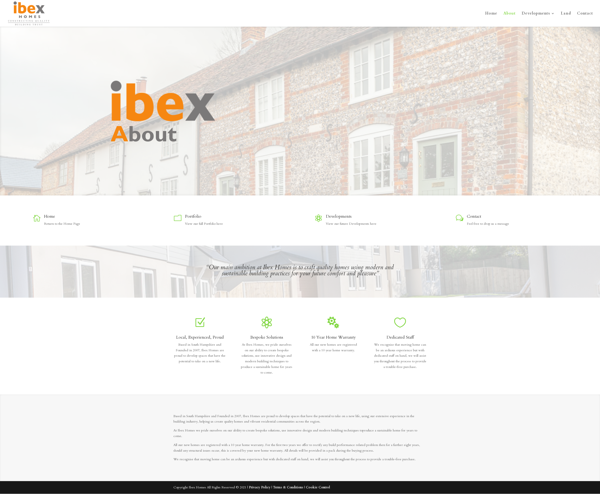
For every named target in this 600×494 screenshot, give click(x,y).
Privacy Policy (259, 487)
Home (491, 14)
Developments (536, 14)
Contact (585, 14)
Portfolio (193, 216)
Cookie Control (318, 487)
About (509, 14)
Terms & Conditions (288, 487)
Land (566, 14)
